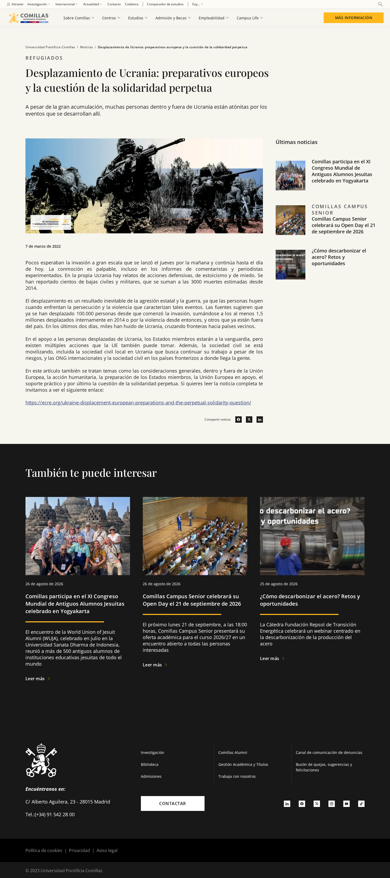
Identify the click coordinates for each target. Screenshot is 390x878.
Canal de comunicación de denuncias (329, 752)
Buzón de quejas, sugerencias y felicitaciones (324, 767)
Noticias (86, 47)
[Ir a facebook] (236, 419)
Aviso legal (107, 850)
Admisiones (151, 776)
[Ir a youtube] (346, 803)
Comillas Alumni (232, 752)
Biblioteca (149, 764)
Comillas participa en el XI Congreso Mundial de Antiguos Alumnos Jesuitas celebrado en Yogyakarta (342, 171)
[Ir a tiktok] (361, 803)
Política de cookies (43, 850)
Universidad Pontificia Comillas (50, 47)
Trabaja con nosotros (237, 776)
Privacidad (79, 850)
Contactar (172, 803)
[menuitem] (14, 4)
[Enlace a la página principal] (28, 17)
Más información (353, 17)
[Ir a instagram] (331, 803)
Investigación (152, 752)
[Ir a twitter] (247, 419)
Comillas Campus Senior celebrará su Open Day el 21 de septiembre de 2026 (343, 225)
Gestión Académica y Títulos (243, 764)
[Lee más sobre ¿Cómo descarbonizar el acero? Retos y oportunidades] (312, 536)
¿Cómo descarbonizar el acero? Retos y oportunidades (339, 257)
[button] (326, 181)
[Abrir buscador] (380, 4)
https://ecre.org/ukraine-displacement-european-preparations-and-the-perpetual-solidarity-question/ (138, 402)
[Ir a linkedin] (257, 419)
